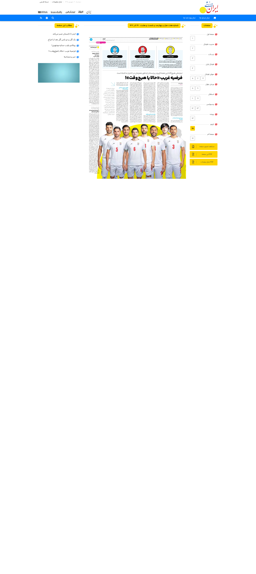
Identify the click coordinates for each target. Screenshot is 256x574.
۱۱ (198, 98)
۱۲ (192, 108)
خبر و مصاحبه (70, 57)
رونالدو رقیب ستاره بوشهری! (63, 45)
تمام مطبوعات (57, 2)
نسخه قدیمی (44, 2)
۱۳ (198, 108)
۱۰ (192, 98)
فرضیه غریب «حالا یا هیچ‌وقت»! (62, 51)
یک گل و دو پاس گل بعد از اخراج (62, 39)
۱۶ (192, 138)
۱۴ (193, 118)
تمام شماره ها (204, 17)
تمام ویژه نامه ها (189, 17)
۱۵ (193, 128)
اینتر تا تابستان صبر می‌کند (64, 34)
